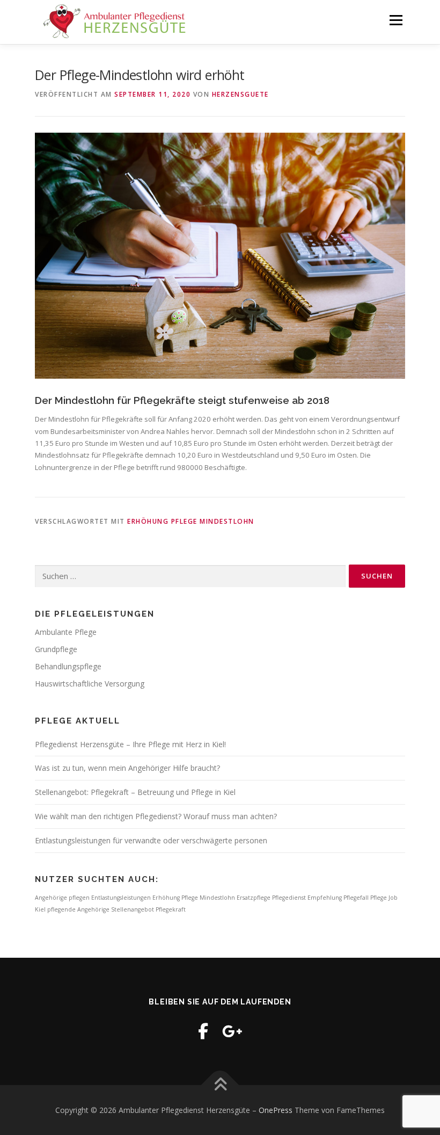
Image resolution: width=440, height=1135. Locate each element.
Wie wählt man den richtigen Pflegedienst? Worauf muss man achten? (156, 816)
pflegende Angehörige (78, 909)
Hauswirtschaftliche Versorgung (89, 683)
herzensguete (240, 94)
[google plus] (232, 1031)
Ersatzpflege (253, 897)
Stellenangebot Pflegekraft (148, 909)
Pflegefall (356, 897)
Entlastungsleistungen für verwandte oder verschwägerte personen (151, 840)
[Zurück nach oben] (220, 1085)
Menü (395, 20)
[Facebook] (203, 1031)
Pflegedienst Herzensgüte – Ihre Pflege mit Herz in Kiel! (130, 744)
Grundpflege (56, 649)
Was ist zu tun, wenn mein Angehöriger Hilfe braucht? (127, 768)
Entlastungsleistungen (121, 897)
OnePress (275, 1110)
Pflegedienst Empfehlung (307, 897)
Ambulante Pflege (66, 632)
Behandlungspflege (68, 666)
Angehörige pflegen (62, 897)
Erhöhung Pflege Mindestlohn (190, 521)
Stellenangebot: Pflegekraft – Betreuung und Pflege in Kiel (135, 792)
